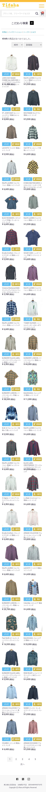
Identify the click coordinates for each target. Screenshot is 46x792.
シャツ (33, 32)
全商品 (4, 32)
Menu (41, 4)
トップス (27, 32)
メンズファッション (15, 32)
